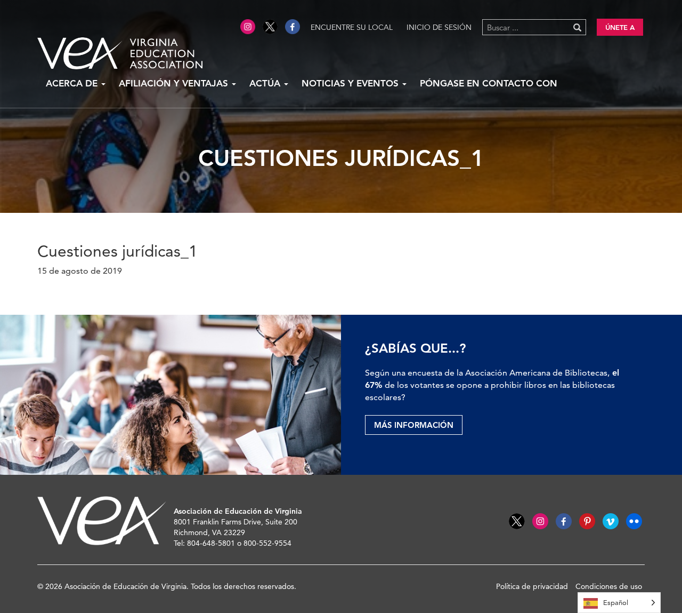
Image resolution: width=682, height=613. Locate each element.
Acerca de (73, 83)
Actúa (266, 83)
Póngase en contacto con (488, 83)
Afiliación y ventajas (175, 83)
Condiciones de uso (608, 586)
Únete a (620, 27)
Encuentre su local (352, 27)
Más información (413, 425)
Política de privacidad (532, 586)
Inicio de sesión (439, 27)
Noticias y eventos (351, 83)
